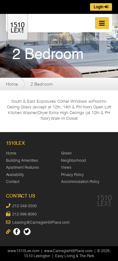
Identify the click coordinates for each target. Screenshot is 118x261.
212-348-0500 (24, 206)
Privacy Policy (72, 174)
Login (99, 6)
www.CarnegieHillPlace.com (68, 250)
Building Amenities (22, 160)
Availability (15, 174)
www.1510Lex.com (23, 250)
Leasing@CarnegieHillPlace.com (41, 222)
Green (66, 153)
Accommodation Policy (80, 181)
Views (66, 167)
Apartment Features (22, 167)
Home (12, 84)
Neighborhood (73, 160)
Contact (12, 181)
